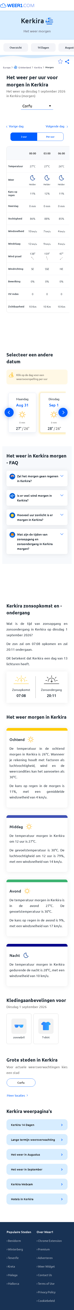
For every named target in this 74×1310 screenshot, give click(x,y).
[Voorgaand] (9, 412)
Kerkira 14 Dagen (22, 1125)
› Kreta (11, 1266)
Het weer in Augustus (25, 1154)
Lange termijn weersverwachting (33, 1140)
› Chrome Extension (49, 1240)
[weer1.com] (17, 5)
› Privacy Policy (46, 1292)
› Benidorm (14, 1240)
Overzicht (16, 47)
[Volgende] (63, 412)
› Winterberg (15, 1249)
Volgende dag (55, 126)
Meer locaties (16, 1095)
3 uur (24, 136)
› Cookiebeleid (46, 1300)
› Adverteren (45, 1258)
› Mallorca (13, 1283)
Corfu (20, 1082)
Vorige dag (16, 126)
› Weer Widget (46, 1266)
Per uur (50, 136)
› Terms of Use (45, 1283)
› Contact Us (44, 1275)
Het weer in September (26, 1169)
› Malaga (12, 1275)
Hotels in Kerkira (22, 1199)
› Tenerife (13, 1258)
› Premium (43, 1249)
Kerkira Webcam (22, 1184)
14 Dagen (43, 47)
